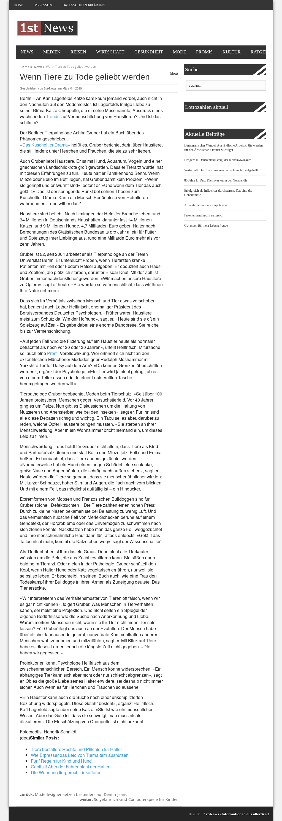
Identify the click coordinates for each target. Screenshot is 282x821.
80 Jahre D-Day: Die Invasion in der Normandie (215, 180)
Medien (52, 52)
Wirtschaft (110, 52)
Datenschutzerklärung (84, 5)
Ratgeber (262, 52)
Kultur (232, 52)
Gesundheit (148, 52)
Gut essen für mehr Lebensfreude (206, 225)
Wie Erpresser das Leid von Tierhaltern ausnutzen (80, 755)
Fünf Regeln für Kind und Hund (61, 761)
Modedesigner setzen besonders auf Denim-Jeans (73, 794)
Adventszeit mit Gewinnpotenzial (205, 205)
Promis (204, 52)
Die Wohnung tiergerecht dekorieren (66, 772)
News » (39, 66)
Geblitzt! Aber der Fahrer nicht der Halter (70, 766)
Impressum (43, 5)
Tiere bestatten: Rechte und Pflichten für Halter (76, 749)
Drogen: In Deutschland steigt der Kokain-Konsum (217, 160)
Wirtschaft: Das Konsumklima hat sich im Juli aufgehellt (221, 170)
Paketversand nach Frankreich (203, 215)
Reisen (78, 52)
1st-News (50, 88)
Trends (52, 116)
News (27, 52)
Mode (179, 52)
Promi (53, 353)
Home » (26, 66)
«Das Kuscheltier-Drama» (45, 145)
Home (19, 5)
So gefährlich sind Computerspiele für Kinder (129, 799)
